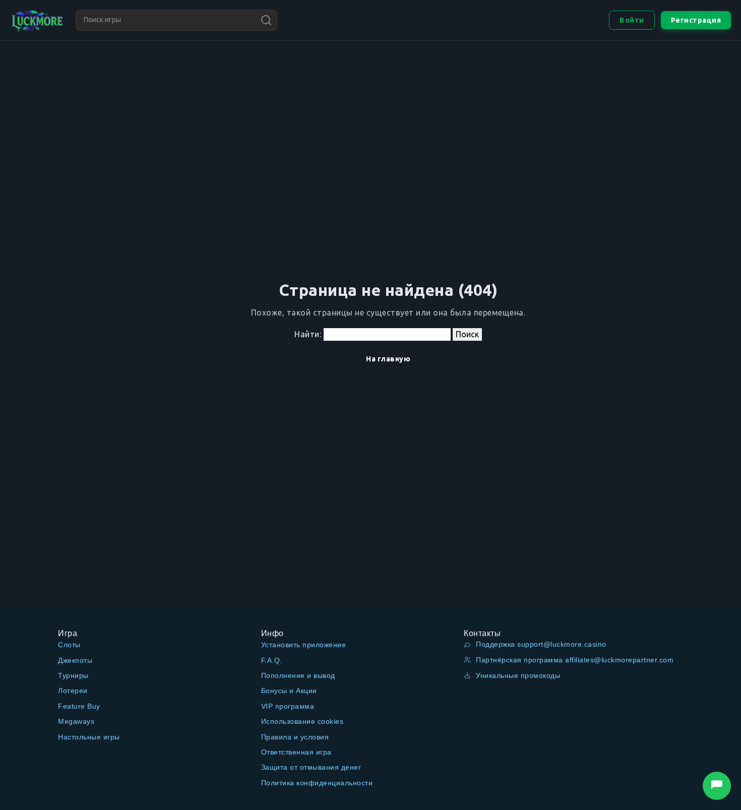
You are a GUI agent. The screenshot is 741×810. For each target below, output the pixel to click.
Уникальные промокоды (517, 675)
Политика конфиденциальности (317, 783)
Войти (632, 20)
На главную (388, 359)
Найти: (307, 334)
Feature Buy (79, 706)
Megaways (76, 721)
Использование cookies (302, 721)
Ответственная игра (296, 752)
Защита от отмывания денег (311, 767)
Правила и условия (295, 737)
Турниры (73, 675)
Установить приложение (303, 645)
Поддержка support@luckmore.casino (540, 644)
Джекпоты (75, 660)
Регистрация (696, 20)
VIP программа (288, 706)
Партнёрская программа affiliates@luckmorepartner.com (574, 660)
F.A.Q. (271, 660)
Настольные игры (89, 737)
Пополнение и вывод (298, 675)
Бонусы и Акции (289, 691)
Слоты (69, 645)
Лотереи (73, 691)
